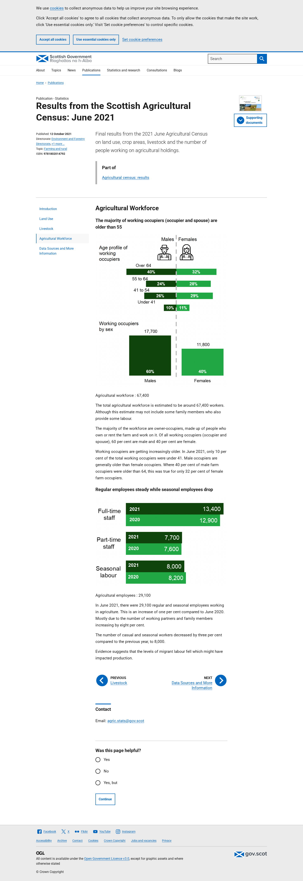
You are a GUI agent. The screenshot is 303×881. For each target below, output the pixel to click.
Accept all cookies (52, 39)
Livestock (46, 229)
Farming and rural (55, 148)
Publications (91, 70)
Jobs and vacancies (143, 840)
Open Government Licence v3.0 (106, 859)
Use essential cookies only (96, 39)
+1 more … (58, 143)
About (40, 70)
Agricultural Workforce (55, 239)
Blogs (178, 70)
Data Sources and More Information (56, 251)
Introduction (48, 209)
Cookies (93, 840)
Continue (105, 799)
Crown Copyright (115, 840)
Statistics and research (123, 70)
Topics (56, 70)
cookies (57, 8)
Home (40, 82)
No (106, 771)
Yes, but (110, 782)
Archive (62, 840)
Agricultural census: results (125, 177)
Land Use (46, 219)
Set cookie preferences (142, 39)
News (72, 70)
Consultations (157, 70)
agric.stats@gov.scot (125, 720)
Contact (77, 840)
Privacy (166, 840)
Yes (107, 759)
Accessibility (44, 840)
